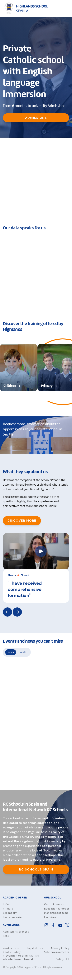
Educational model (56, 908)
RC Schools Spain (36, 869)
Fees (6, 936)
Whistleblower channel (18, 959)
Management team (56, 913)
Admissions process (16, 931)
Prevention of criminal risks (21, 955)
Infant (7, 904)
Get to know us (54, 904)
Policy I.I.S (62, 959)
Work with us (11, 948)
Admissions (36, 118)
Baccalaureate (12, 917)
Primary (8, 908)
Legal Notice (35, 948)
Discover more (21, 521)
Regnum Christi (37, 832)
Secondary (10, 913)
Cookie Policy (12, 952)
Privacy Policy (60, 948)
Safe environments (56, 952)
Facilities (50, 917)
